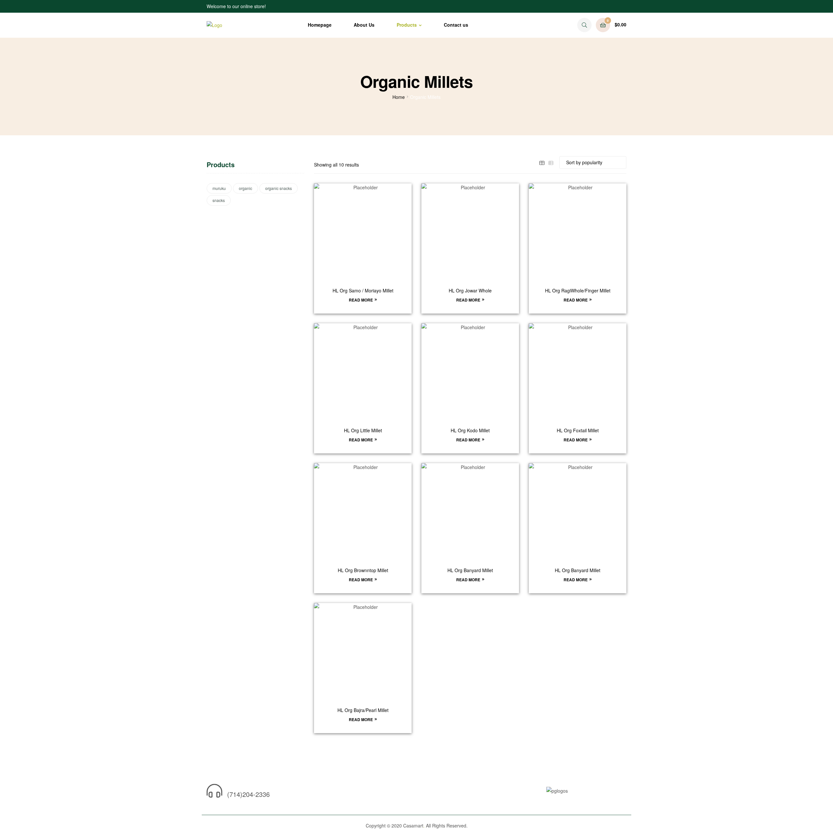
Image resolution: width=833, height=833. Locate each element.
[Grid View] (542, 162)
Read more (361, 300)
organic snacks (278, 188)
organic (245, 188)
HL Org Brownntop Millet (363, 570)
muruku (219, 188)
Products (407, 24)
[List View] (551, 162)
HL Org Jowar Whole (470, 291)
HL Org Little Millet (363, 430)
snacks (218, 200)
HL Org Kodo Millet (470, 430)
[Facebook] (295, 793)
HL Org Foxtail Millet (578, 430)
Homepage (320, 24)
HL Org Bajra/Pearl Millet (363, 710)
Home (398, 97)
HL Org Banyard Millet (470, 570)
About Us (364, 24)
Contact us (456, 24)
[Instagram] (306, 793)
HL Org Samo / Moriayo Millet (363, 291)
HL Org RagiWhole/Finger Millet (577, 291)
